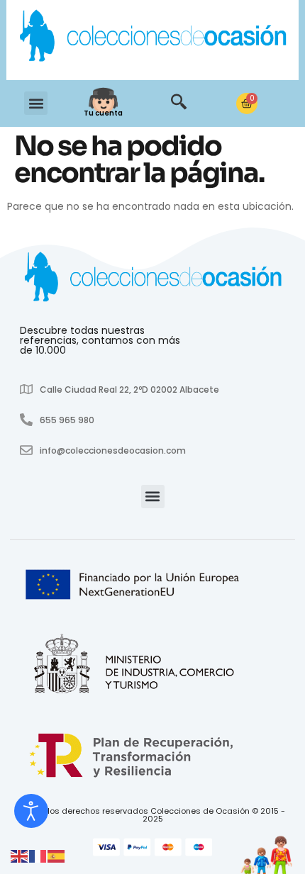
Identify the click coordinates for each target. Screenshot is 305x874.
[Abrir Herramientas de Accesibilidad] (31, 811)
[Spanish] (57, 855)
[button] (36, 103)
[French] (38, 855)
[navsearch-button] (179, 103)
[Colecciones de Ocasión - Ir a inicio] (153, 38)
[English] (20, 855)
